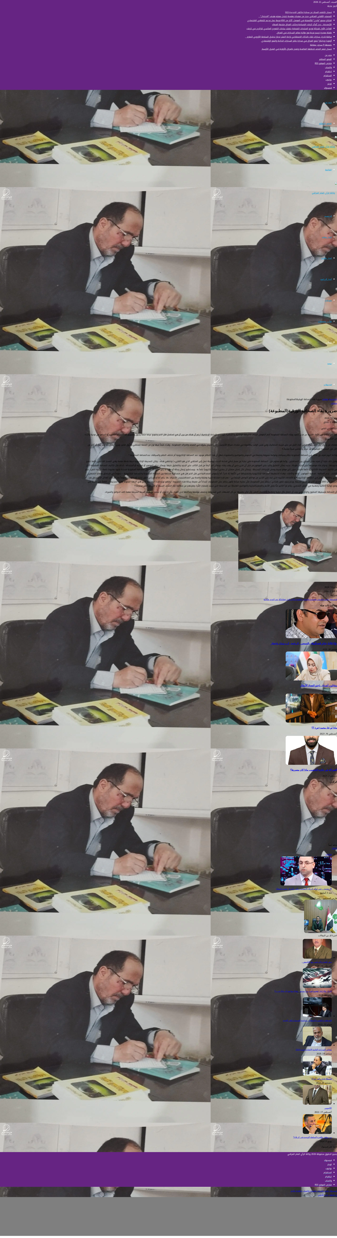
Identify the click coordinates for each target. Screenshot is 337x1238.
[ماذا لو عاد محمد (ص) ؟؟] (311, 722)
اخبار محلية (327, 237)
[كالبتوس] (317, 1104)
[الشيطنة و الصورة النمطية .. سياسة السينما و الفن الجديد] (317, 1016)
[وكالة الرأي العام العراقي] (324, 147)
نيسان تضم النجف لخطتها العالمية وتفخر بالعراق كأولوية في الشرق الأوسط (296, 49)
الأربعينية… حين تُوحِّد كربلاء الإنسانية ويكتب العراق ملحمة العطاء (302, 25)
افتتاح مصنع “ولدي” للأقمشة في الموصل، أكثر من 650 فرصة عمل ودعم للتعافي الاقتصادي (289, 20)
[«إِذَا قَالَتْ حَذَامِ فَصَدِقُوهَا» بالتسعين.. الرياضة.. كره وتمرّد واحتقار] (311, 637)
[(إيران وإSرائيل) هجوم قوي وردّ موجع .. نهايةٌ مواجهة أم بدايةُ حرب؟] (317, 987)
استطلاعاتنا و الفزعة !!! (321, 1079)
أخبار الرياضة (326, 279)
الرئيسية (328, 216)
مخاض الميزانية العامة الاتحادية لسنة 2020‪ (314, 1050)
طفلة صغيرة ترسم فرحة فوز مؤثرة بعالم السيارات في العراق (304, 33)
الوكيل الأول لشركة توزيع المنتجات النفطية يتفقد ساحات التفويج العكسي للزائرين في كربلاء (289, 29)
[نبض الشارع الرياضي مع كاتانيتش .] (317, 958)
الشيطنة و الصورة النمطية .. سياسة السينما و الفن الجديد (307, 1020)
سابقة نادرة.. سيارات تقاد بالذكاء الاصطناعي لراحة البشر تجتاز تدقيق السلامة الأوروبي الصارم (288, 37)
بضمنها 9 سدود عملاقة (321, 45)
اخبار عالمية (326, 258)
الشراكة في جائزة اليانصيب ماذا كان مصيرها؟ (313, 769)
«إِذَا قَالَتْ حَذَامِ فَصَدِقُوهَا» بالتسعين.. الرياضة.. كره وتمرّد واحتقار (304, 643)
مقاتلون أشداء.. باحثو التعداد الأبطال (318, 685)
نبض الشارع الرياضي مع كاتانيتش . (317, 962)
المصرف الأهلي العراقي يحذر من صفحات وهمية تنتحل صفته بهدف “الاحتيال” (295, 16)
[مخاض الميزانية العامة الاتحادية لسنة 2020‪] (317, 1046)
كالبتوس (328, 1108)
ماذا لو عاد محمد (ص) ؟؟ (324, 727)
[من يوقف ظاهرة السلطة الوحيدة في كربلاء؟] (317, 1133)
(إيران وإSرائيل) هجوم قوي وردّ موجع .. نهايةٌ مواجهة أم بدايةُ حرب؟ (303, 991)
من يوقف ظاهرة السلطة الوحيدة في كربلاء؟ (312, 1137)
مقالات (329, 342)
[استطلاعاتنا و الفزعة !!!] (317, 1075)
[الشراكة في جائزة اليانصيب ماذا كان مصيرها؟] (311, 764)
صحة (329, 363)
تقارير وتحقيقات (325, 321)
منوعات (328, 300)
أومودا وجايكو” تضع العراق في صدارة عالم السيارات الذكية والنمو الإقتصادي (296, 41)
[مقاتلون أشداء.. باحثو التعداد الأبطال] (311, 680)
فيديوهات (328, 384)
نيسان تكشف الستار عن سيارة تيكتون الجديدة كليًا (308, 12)
